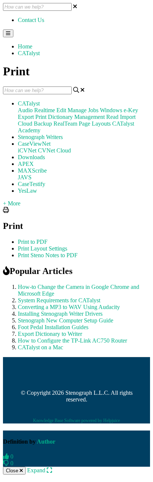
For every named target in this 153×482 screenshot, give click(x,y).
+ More (11, 203)
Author (46, 441)
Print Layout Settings (42, 248)
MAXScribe (32, 170)
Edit (61, 110)
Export (26, 117)
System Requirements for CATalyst (59, 300)
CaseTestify (31, 184)
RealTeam (65, 123)
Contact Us (31, 20)
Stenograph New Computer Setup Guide (65, 320)
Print (40, 117)
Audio (25, 110)
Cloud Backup (35, 123)
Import (128, 117)
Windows (111, 110)
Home (25, 46)
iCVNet (27, 150)
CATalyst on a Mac (40, 347)
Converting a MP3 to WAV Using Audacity (69, 307)
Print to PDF (33, 242)
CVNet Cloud (54, 150)
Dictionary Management (76, 117)
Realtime (44, 110)
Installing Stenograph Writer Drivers (60, 314)
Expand (37, 470)
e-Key (131, 110)
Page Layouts (95, 123)
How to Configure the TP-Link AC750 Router (72, 340)
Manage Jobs (83, 110)
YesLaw (27, 191)
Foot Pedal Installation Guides (53, 327)
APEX (26, 164)
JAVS (25, 177)
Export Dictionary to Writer (50, 334)
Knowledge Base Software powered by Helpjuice (76, 420)
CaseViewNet (34, 144)
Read (112, 117)
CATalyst (29, 53)
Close (13, 470)
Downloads (31, 157)
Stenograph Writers (40, 137)
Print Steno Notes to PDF (48, 255)
